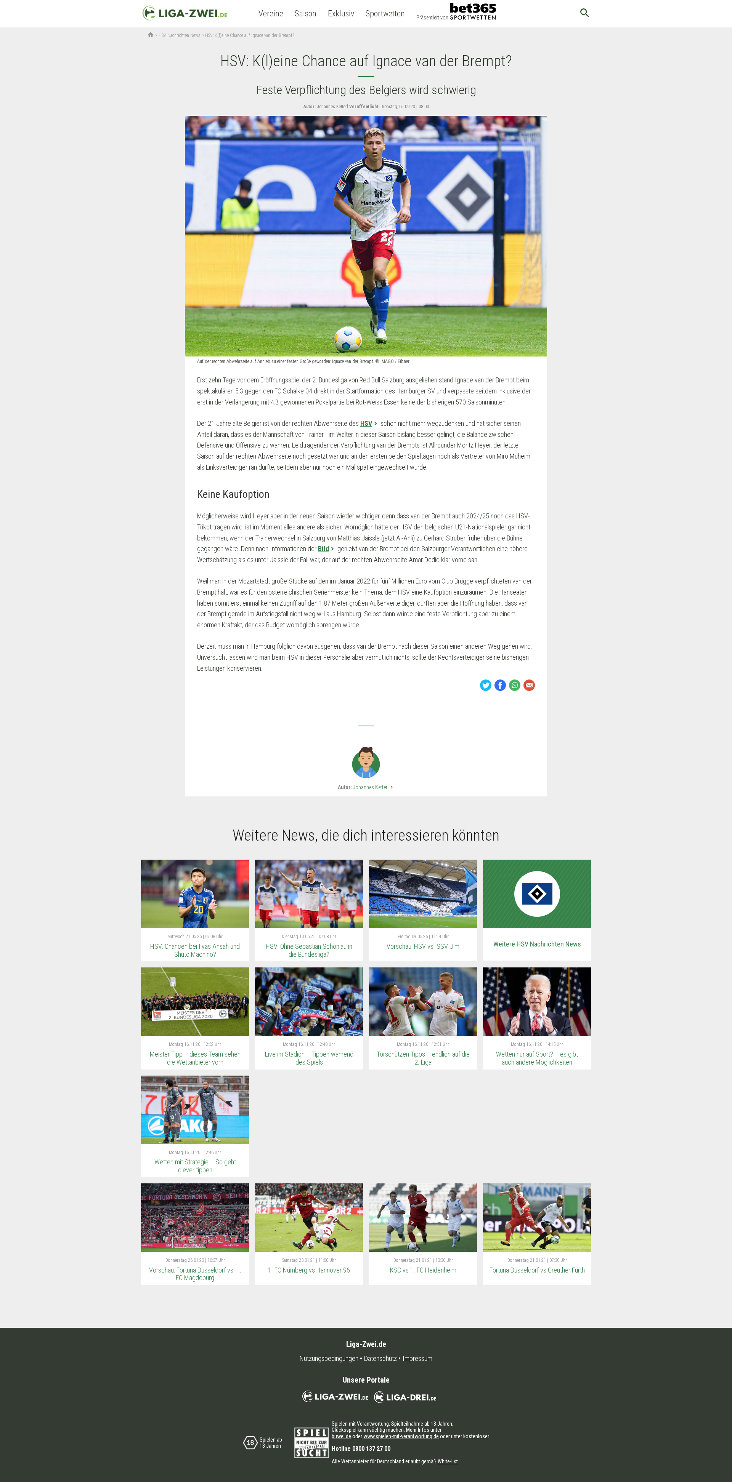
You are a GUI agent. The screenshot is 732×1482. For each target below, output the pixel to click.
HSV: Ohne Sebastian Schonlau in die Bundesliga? (309, 950)
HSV (366, 423)
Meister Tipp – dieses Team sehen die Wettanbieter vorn (195, 1058)
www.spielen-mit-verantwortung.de (401, 1436)
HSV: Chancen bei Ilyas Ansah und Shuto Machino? (195, 950)
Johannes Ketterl (374, 787)
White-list (448, 1461)
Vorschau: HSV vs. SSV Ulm (423, 946)
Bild (323, 549)
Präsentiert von (432, 17)
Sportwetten (385, 13)
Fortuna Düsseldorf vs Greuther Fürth (537, 1270)
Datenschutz (380, 1358)
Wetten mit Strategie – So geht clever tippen (195, 1166)
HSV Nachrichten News (180, 35)
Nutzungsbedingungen (329, 1358)
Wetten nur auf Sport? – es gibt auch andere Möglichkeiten (537, 1058)
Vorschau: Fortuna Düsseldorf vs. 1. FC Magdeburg (195, 1274)
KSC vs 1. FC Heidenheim (423, 1270)
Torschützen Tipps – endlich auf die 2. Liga (423, 1058)
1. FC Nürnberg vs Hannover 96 (309, 1270)
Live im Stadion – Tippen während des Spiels (309, 1058)
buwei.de (341, 1436)
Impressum (417, 1358)
